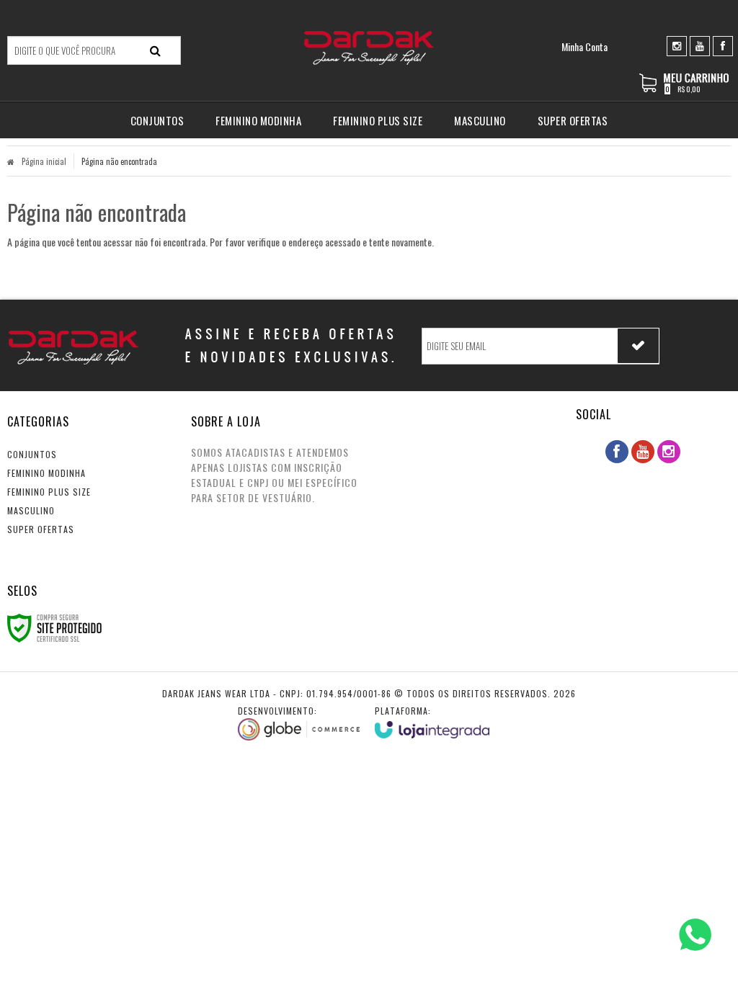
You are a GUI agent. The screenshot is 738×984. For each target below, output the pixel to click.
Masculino (31, 510)
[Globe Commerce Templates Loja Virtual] (299, 723)
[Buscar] (155, 50)
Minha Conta (584, 46)
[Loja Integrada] (432, 721)
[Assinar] (638, 346)
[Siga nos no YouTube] (642, 451)
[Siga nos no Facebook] (722, 45)
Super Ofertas (40, 529)
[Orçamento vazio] (685, 90)
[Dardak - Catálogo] (369, 47)
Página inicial (44, 161)
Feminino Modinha (46, 473)
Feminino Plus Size (49, 492)
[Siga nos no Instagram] (676, 45)
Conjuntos (32, 454)
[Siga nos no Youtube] (699, 45)
